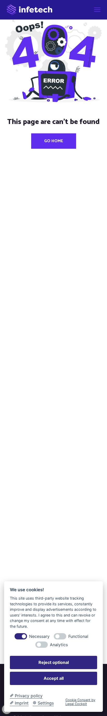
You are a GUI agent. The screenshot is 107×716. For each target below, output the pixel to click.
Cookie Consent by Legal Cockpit (80, 702)
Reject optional (53, 662)
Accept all (54, 678)
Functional (78, 636)
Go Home (53, 141)
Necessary (39, 636)
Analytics (59, 644)
